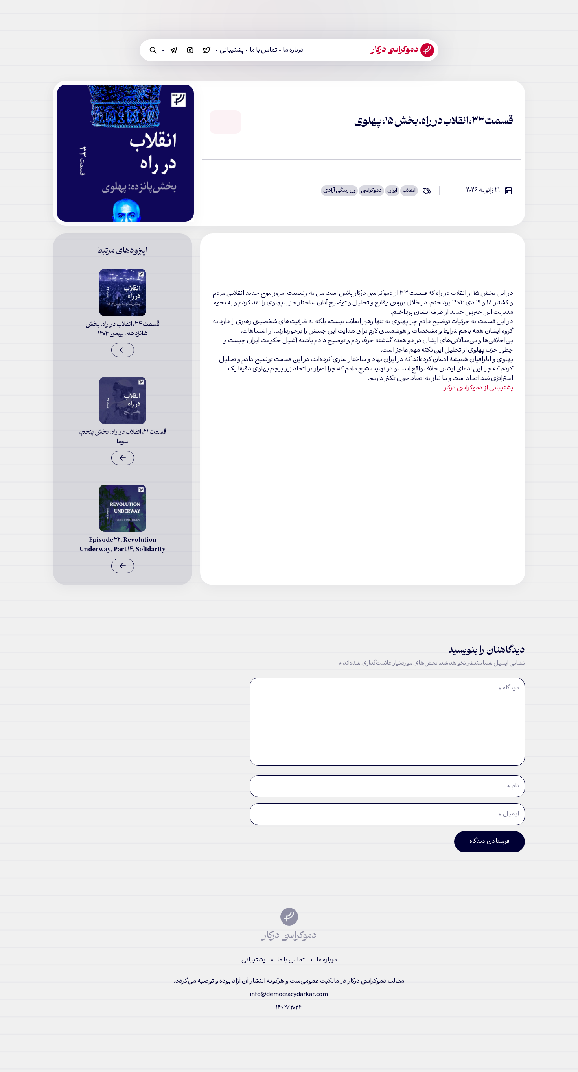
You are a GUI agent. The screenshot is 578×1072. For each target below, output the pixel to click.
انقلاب (409, 190)
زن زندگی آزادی (339, 190)
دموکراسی (371, 190)
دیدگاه (508, 688)
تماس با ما (263, 50)
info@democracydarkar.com (289, 994)
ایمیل (508, 814)
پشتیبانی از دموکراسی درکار (478, 388)
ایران (392, 190)
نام (513, 786)
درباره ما (293, 50)
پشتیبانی (232, 50)
